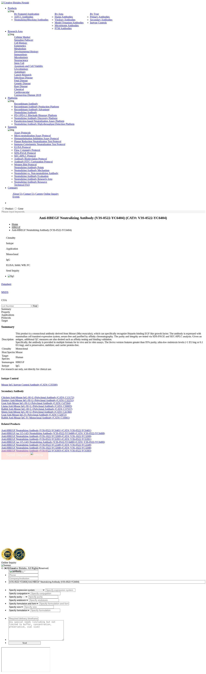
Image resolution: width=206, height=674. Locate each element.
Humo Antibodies (64, 16)
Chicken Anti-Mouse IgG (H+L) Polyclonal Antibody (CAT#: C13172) (37, 397)
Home (15, 224)
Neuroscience (21, 60)
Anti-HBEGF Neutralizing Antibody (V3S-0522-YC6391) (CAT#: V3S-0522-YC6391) (46, 439)
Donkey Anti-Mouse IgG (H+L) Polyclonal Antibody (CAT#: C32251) (37, 400)
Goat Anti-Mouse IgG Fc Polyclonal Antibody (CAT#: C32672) (33, 414)
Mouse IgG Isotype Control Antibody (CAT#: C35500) (29, 384)
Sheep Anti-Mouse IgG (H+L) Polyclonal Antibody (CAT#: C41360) (36, 412)
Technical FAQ (22, 184)
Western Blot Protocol (25, 164)
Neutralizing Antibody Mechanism (31, 170)
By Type (94, 14)
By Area (59, 14)
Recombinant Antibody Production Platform (36, 106)
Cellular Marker (22, 37)
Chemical (19, 89)
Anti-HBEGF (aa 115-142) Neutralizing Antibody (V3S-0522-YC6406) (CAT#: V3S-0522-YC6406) (53, 442)
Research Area (15, 31)
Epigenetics (20, 45)
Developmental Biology (26, 51)
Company (13, 187)
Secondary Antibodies (101, 19)
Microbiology (21, 57)
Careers (39, 193)
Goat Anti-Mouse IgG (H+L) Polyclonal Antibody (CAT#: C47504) (35, 403)
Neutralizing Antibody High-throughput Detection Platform (44, 124)
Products (12, 8)
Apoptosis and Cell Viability (28, 66)
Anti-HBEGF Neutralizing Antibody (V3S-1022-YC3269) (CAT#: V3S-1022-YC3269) (46, 436)
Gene (20, 208)
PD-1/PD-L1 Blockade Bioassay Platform (35, 115)
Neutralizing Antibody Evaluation (31, 176)
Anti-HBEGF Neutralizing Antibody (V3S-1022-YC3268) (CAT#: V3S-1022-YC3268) (46, 447)
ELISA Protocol (22, 147)
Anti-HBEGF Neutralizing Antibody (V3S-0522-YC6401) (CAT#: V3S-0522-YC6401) (46, 430)
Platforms (12, 98)
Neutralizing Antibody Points (29, 167)
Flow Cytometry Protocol (27, 150)
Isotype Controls (98, 22)
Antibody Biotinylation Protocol (30, 158)
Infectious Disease (23, 77)
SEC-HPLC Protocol (25, 155)
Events (16, 196)
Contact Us (29, 193)
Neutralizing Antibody (25, 112)
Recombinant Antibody (26, 103)
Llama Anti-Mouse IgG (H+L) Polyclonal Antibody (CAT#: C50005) (36, 406)
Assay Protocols (22, 132)
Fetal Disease (21, 80)
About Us (18, 193)
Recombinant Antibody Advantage (31, 109)
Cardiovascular (21, 92)
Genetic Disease (22, 83)
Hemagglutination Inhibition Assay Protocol (36, 138)
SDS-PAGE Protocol (25, 153)
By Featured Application (26, 14)
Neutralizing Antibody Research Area (33, 179)
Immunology (20, 54)
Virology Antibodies (65, 19)
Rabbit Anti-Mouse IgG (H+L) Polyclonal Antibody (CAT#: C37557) (36, 409)
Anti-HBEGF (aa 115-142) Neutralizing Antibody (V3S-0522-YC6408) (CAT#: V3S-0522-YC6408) (53, 433)
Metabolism (20, 48)
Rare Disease (21, 86)
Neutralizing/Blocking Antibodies (31, 19)
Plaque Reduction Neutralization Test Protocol (37, 141)
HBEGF (16, 227)
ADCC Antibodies (23, 16)
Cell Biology (20, 43)
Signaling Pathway (23, 40)
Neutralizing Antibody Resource (30, 182)
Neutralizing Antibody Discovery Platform (35, 118)
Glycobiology (21, 69)
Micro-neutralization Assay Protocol (32, 135)
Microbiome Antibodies (67, 25)
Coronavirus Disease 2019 (27, 95)
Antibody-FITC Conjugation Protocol (33, 161)
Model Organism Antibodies (69, 22)
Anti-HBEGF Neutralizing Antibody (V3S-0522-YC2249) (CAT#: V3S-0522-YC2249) (46, 445)
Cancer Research (22, 74)
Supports (12, 127)
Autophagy (20, 71)
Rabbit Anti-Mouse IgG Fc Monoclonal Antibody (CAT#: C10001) (35, 417)
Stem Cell (19, 63)
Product (9, 208)
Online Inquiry (51, 193)
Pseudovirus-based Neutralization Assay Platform (39, 121)
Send (25, 643)
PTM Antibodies (63, 28)
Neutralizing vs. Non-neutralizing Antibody (36, 173)
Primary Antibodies (100, 16)
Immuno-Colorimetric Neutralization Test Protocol (39, 144)
